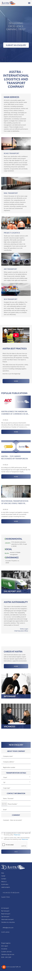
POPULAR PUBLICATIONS (14, 393)
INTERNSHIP (10, 696)
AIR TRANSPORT (10, 269)
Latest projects (5, 887)
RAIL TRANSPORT (11, 193)
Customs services (6, 951)
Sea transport (5, 916)
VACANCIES (9, 726)
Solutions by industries (8, 922)
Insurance (4, 949)
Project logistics (6, 943)
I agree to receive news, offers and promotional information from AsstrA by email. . (16, 838)
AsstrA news (4, 884)
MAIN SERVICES (11, 97)
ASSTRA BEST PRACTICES (15, 348)
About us (4, 881)
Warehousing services (7, 954)
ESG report (4, 946)
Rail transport (5, 911)
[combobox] (16, 777)
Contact (3, 878)
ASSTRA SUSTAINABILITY (16, 602)
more (16, 381)
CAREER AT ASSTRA (13, 651)
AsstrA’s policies (5, 932)
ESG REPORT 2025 (12, 591)
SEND (16, 851)
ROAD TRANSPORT (11, 153)
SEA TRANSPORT (10, 299)
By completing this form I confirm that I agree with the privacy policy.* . (17, 833)
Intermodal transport (7, 919)
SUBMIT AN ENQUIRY (16, 45)
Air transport (5, 908)
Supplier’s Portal (5, 897)
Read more (17, 834)
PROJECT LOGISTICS (12, 233)
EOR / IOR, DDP (6, 957)
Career (3, 876)
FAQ (2, 873)
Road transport (5, 913)
